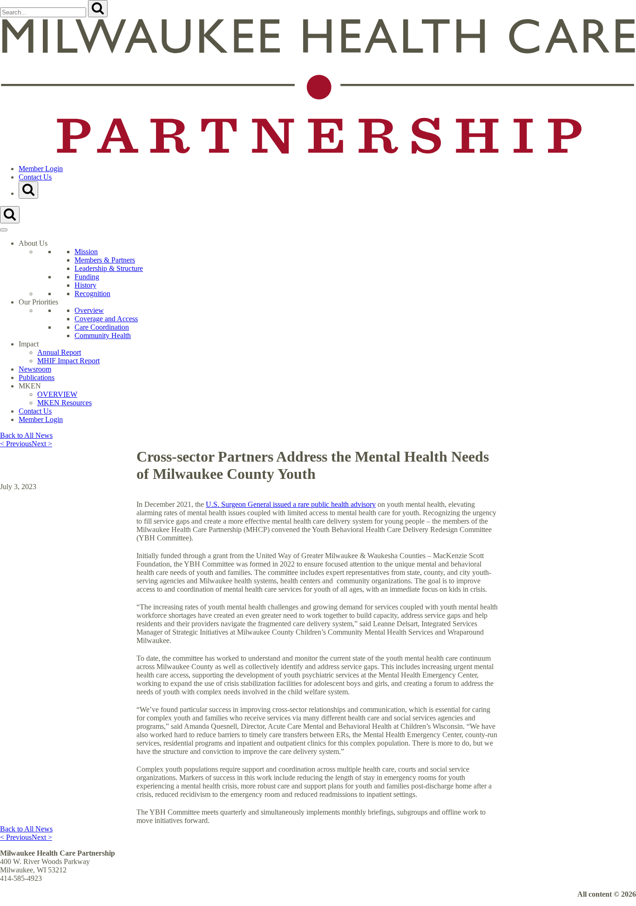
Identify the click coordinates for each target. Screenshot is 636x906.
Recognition (92, 293)
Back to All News (26, 435)
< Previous (16, 444)
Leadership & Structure (108, 268)
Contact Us (35, 177)
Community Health (102, 335)
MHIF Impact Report (68, 361)
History (85, 285)
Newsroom (35, 369)
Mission (86, 252)
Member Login (41, 169)
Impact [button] (29, 344)
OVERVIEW (57, 394)
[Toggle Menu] (3, 229)
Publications (36, 377)
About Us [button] (33, 243)
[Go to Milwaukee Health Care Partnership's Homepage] (318, 153)
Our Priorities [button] (38, 302)
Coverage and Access (106, 319)
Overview (89, 310)
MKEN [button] (30, 386)
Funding (86, 277)
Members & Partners (104, 260)
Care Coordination (101, 327)
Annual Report (59, 352)
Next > (42, 444)
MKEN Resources (64, 403)
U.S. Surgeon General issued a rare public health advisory (291, 504)
